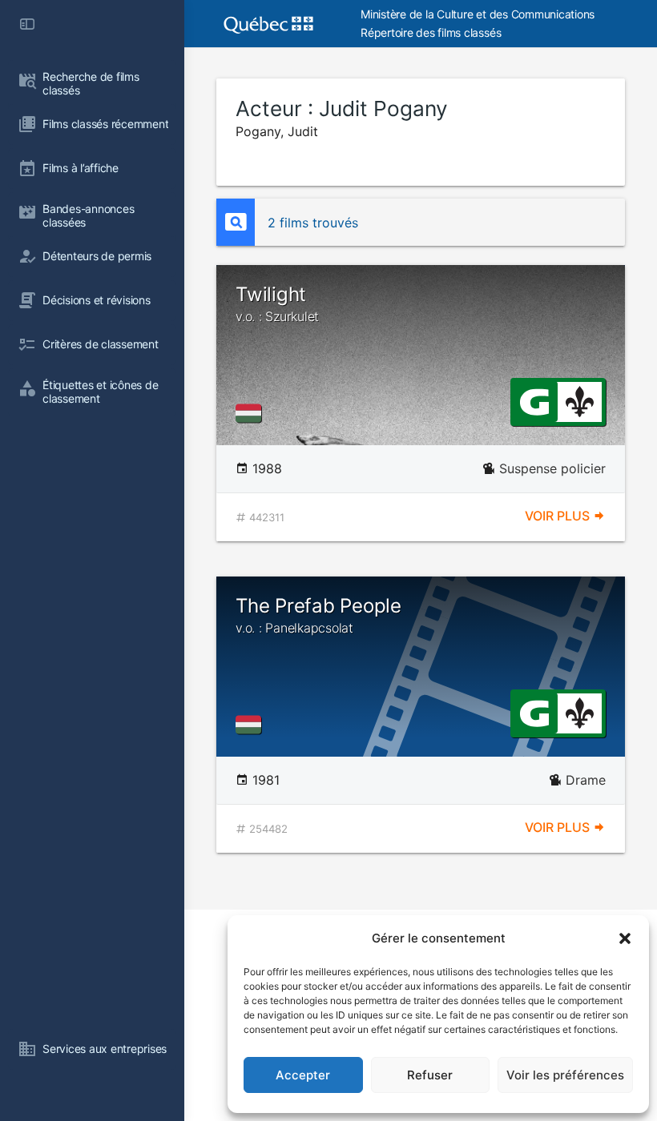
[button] (625, 938)
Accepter (303, 1075)
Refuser (430, 1075)
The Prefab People (318, 615)
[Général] (534, 400)
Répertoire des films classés (431, 32)
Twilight (277, 303)
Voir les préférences (565, 1075)
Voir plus (559, 516)
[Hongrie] (252, 413)
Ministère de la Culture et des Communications (478, 14)
